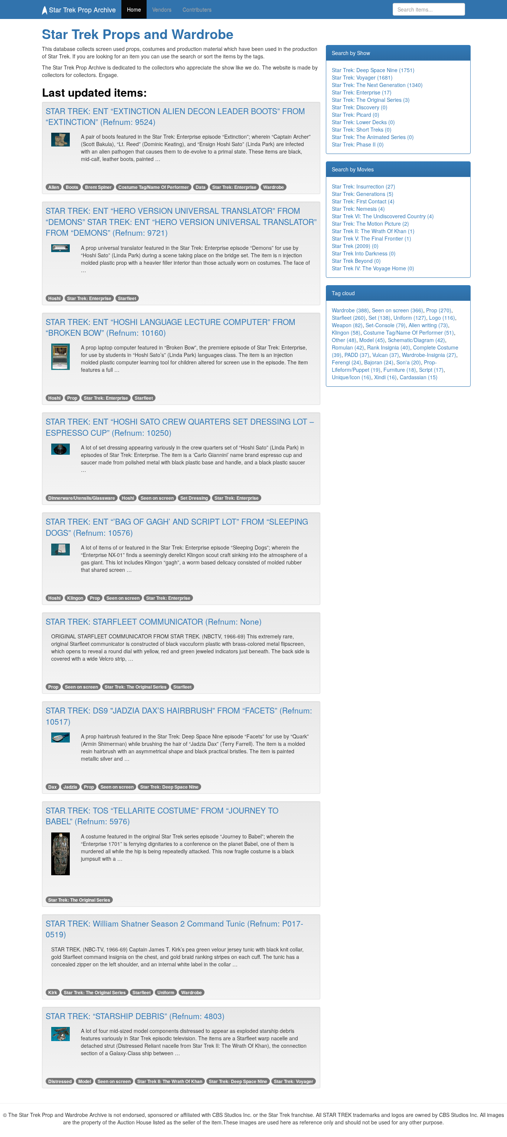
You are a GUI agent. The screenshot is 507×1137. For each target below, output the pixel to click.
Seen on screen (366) (397, 310)
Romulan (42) (348, 347)
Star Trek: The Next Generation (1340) (377, 84)
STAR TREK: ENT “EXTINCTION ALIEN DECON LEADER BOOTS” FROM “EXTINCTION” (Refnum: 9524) (175, 116)
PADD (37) (356, 354)
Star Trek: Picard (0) (355, 114)
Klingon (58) (346, 332)
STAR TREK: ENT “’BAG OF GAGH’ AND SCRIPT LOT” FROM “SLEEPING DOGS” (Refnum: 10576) (177, 527)
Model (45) (372, 340)
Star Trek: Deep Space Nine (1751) (373, 70)
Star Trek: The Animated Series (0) (373, 137)
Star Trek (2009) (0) (355, 245)
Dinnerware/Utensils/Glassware (81, 498)
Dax (52, 786)
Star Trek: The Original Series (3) (371, 99)
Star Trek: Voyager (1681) (362, 77)
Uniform (165, 992)
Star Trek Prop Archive (81, 9)
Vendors (161, 9)
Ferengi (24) (346, 362)
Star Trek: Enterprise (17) (362, 92)
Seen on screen (157, 498)
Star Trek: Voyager (293, 1081)
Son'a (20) (408, 362)
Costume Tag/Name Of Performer (153, 187)
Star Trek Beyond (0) (356, 260)
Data (201, 187)
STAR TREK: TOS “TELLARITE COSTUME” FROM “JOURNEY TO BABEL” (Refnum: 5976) (162, 816)
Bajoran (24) (378, 362)
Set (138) (379, 317)
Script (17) (431, 369)
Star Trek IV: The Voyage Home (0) (373, 268)
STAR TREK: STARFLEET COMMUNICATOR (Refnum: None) (154, 621)
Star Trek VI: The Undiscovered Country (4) (383, 216)
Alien (53, 187)
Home (134, 9)
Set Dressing (194, 498)
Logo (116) (442, 317)
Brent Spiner (98, 187)
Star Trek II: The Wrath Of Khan (169, 1081)
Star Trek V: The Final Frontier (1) (371, 238)
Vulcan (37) (385, 354)
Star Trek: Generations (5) (362, 193)
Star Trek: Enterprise (234, 187)
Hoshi (54, 298)
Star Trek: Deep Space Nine (169, 786)
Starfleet (127, 298)
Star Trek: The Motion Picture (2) (370, 223)
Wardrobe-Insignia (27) (429, 354)
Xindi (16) (385, 377)
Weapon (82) (347, 325)
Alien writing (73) (428, 325)
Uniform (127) (409, 317)
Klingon (75, 598)
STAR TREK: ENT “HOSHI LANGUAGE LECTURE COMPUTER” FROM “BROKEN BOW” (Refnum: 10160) (170, 327)
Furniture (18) (399, 369)
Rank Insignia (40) (388, 347)
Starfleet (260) (349, 317)
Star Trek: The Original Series (136, 686)
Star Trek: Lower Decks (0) (363, 122)
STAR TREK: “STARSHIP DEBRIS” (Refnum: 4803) (135, 1015)
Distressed (60, 1081)
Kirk (52, 992)
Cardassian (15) (419, 377)
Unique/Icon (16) (351, 377)
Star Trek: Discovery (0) (359, 107)
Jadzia (70, 786)
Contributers (197, 9)
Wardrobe (273, 187)
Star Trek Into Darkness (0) (364, 253)
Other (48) (344, 340)
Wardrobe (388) (350, 310)
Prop (72, 397)
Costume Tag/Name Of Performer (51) (408, 332)
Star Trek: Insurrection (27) (363, 186)
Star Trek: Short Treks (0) (362, 129)
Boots (72, 187)
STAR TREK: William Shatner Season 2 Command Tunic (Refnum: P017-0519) (174, 929)
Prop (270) (438, 310)
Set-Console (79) (386, 325)
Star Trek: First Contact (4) (363, 201)
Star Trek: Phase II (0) (358, 144)
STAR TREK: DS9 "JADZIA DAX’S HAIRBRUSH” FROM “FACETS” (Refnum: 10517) (179, 716)
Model (84, 1081)
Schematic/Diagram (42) (416, 340)
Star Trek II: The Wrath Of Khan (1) (373, 231)
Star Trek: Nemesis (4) (358, 208)
